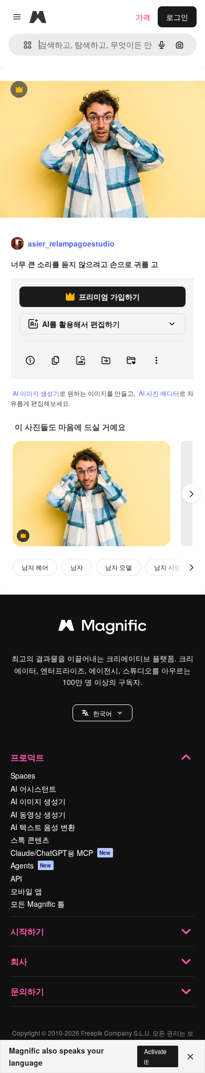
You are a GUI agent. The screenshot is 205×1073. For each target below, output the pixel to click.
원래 (60, 90)
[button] (102, 712)
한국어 (102, 713)
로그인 (177, 17)
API (16, 878)
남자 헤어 (35, 567)
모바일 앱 (26, 891)
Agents (31, 865)
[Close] (190, 1056)
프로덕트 (27, 757)
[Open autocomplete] (23, 45)
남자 (76, 567)
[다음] (191, 493)
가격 (143, 17)
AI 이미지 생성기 (36, 393)
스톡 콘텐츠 (30, 839)
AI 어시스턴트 (33, 788)
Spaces (23, 775)
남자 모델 (118, 567)
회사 (19, 961)
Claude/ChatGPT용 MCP (61, 852)
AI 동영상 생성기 (38, 814)
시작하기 (27, 931)
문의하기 (27, 991)
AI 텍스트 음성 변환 (43, 827)
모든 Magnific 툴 (38, 903)
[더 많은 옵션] (156, 360)
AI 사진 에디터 (159, 393)
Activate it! (155, 1056)
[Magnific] (102, 628)
